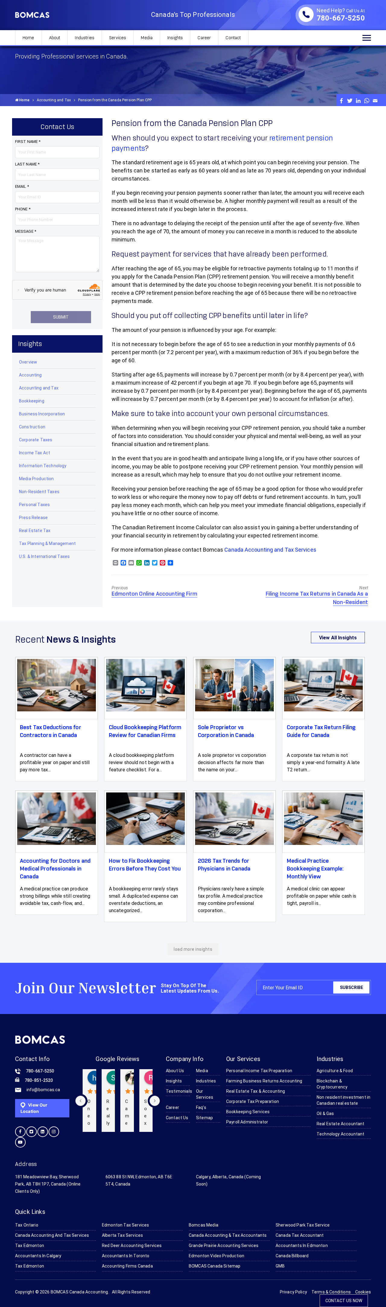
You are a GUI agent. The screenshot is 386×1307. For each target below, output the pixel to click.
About (54, 38)
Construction (32, 426)
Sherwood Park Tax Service (303, 1225)
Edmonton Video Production (216, 1255)
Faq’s (201, 1107)
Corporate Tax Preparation (252, 1101)
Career (204, 38)
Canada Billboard (292, 1255)
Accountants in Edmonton (302, 1245)
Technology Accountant (340, 1134)
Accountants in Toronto (126, 1255)
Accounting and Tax (54, 100)
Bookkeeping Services (248, 1111)
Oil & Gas (325, 1113)
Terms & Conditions (331, 1292)
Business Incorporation (42, 413)
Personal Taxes (34, 504)
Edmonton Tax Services (125, 1225)
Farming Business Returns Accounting (264, 1081)
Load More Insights (193, 949)
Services (117, 38)
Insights (175, 38)
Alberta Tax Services (122, 1235)
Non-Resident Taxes (39, 491)
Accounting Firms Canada (127, 1266)
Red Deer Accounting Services (132, 1245)
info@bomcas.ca (43, 1089)
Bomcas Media (203, 1225)
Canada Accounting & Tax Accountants (228, 1235)
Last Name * (27, 164)
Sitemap (204, 1117)
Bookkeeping (31, 400)
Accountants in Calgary (38, 1255)
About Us (175, 1070)
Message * (25, 231)
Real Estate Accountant (341, 1123)
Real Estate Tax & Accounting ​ (256, 1091)
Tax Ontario (26, 1225)
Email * (22, 186)
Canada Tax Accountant (300, 1235)
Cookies (363, 1292)
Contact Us (177, 1117)
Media (147, 38)
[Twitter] (350, 100)
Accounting (30, 375)
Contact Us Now (343, 1300)
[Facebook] (341, 100)
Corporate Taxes (35, 439)
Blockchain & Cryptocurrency (332, 1084)
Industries (84, 38)
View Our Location (34, 1108)
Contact (233, 38)
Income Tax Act (34, 452)
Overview (28, 362)
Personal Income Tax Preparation (259, 1070)
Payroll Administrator (247, 1122)
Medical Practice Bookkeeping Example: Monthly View (315, 869)
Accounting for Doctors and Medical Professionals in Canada (55, 869)
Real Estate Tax (34, 530)
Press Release (33, 517)
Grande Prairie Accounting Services (223, 1245)
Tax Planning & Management (47, 543)
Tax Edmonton (29, 1245)
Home (28, 38)
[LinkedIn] (358, 100)
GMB (280, 1266)
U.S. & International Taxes (44, 556)
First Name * (27, 141)
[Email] (375, 100)
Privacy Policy (293, 1292)
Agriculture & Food (335, 1070)
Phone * (22, 209)
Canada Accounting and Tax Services (270, 549)
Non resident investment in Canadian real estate (343, 1100)
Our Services (204, 1094)
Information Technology (43, 465)
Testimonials (178, 1091)
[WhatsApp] (366, 100)
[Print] (115, 563)
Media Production (36, 478)
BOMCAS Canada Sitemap (214, 1266)
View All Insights (338, 637)
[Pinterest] (162, 563)
